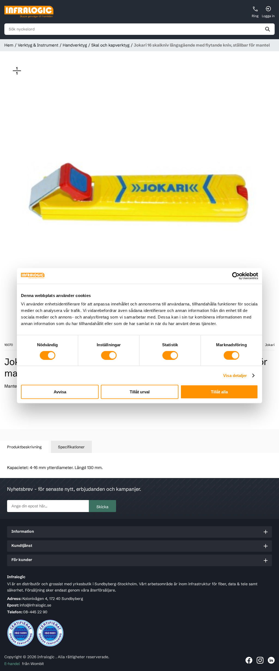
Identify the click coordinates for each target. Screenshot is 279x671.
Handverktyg (75, 45)
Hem (8, 45)
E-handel (12, 663)
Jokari (270, 345)
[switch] (109, 355)
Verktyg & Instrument (38, 45)
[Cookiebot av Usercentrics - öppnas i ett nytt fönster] (234, 276)
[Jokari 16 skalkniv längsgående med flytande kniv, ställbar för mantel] (139, 193)
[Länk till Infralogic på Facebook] (248, 660)
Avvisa (60, 392)
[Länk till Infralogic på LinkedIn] (271, 660)
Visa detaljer (235, 375)
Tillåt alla (219, 392)
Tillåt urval (140, 392)
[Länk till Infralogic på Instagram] (260, 660)
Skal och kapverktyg (110, 45)
